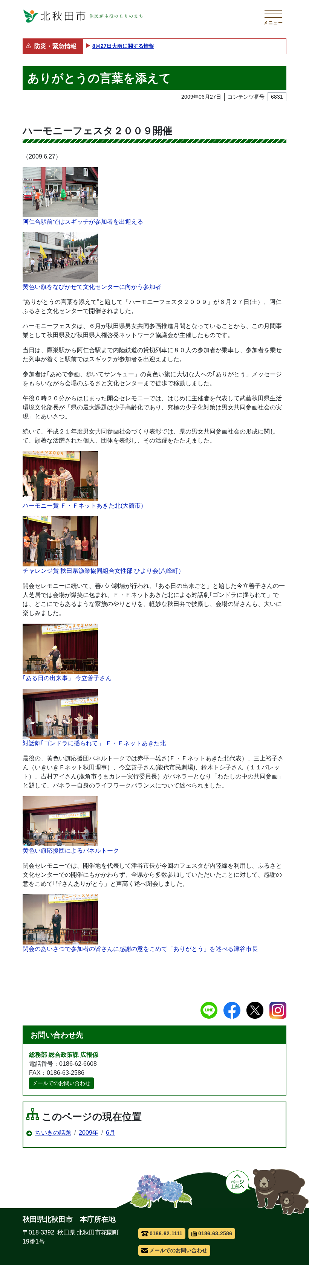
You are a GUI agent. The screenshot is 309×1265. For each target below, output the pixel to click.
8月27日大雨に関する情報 (123, 46)
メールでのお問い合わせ (61, 1083)
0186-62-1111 (166, 1233)
